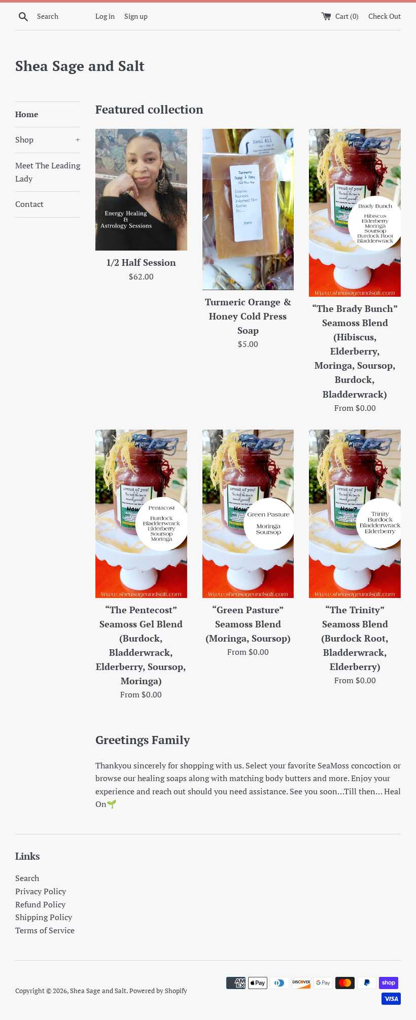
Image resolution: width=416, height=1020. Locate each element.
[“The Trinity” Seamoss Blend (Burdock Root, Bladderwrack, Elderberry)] (355, 513)
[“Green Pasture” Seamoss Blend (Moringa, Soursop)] (248, 513)
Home (27, 114)
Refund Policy (40, 904)
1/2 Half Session (141, 262)
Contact (29, 203)
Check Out (384, 16)
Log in (105, 16)
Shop (47, 139)
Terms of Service (45, 930)
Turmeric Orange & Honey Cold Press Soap (248, 316)
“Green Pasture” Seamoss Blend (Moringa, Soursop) (248, 624)
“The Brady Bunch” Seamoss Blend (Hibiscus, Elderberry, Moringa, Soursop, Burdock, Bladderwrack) (355, 351)
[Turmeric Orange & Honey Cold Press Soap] (248, 209)
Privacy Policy (40, 891)
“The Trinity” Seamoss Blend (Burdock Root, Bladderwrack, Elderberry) (355, 638)
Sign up (136, 16)
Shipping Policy (43, 917)
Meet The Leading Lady (47, 172)
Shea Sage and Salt (80, 65)
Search (27, 878)
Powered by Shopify (158, 991)
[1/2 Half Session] (141, 190)
